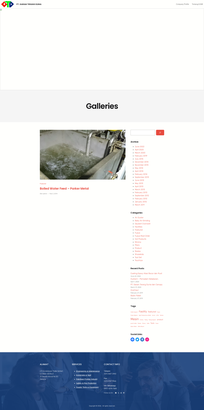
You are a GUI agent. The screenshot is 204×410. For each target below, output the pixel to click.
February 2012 (141, 198)
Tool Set (138, 257)
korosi (153, 315)
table (148, 323)
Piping (146, 319)
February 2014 (141, 174)
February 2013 (141, 192)
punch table (134, 323)
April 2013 (139, 186)
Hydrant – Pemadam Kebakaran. (145, 279)
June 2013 (139, 180)
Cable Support (134, 312)
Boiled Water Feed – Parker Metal (64, 189)
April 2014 (139, 171)
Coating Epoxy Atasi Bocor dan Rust (146, 273)
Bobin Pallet (136, 295)
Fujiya (137, 233)
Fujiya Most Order (142, 236)
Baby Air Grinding (142, 220)
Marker (162, 315)
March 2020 (140, 153)
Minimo (138, 242)
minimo (141, 319)
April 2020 (139, 149)
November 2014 (141, 165)
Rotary (144, 323)
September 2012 (142, 195)
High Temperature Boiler (145, 315)
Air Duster (139, 217)
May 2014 (139, 168)
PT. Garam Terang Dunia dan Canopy (146, 284)
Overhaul (134, 290)
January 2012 (141, 202)
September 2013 (142, 177)
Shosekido (139, 254)
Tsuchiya (139, 260)
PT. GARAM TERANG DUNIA (28, 4)
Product (138, 248)
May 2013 (139, 183)
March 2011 (139, 205)
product (160, 320)
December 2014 (141, 162)
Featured (43, 183)
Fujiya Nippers (134, 315)
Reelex (138, 251)
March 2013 (140, 189)
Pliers (137, 245)
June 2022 (139, 146)
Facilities (138, 227)
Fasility (143, 311)
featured (152, 311)
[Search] (160, 132)
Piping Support (152, 319)
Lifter (157, 315)
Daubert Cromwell (142, 224)
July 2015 (139, 159)
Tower (157, 323)
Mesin (135, 319)
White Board (141, 326)
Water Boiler (134, 326)
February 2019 (141, 156)
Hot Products (140, 239)
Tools (152, 323)
